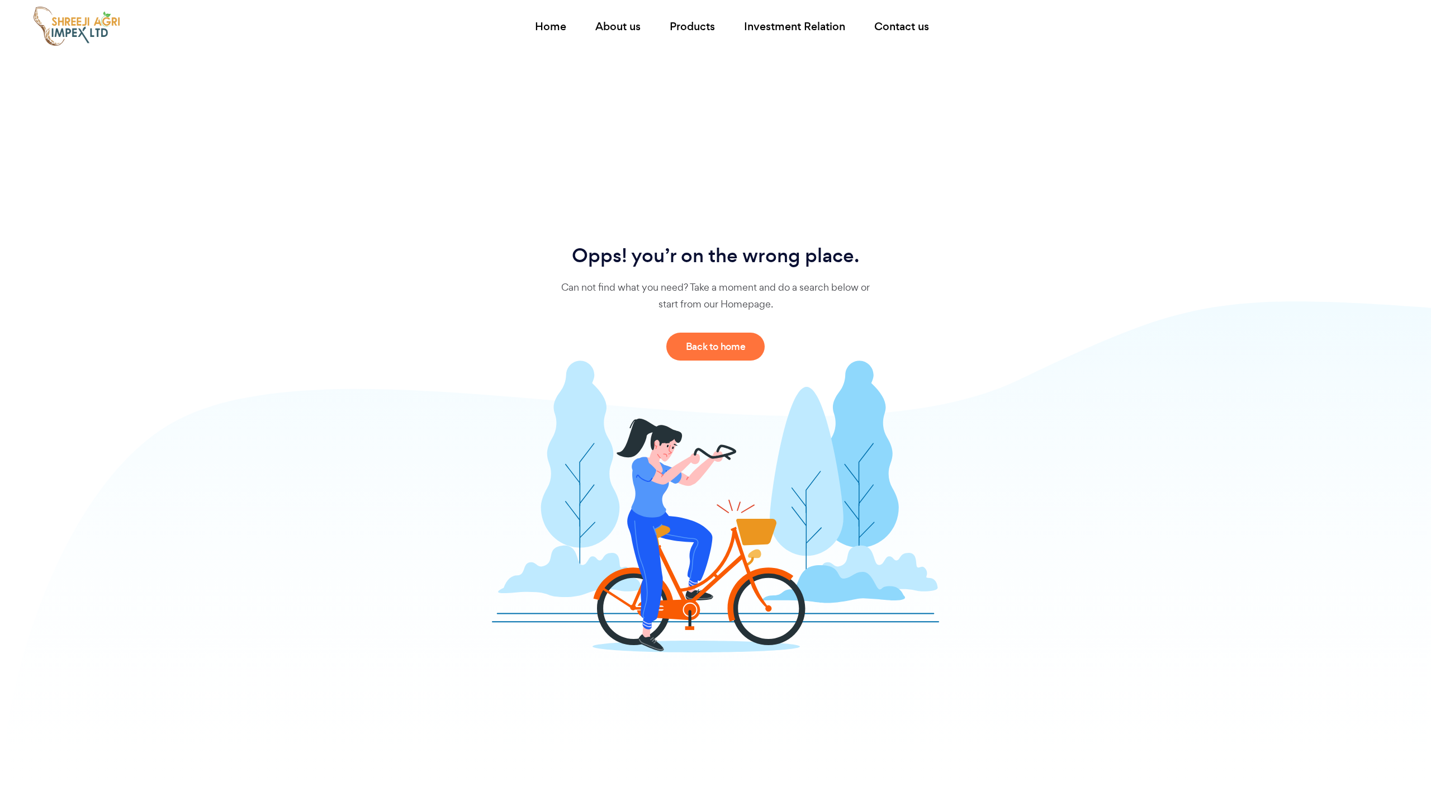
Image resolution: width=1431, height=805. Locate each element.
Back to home (716, 346)
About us (618, 26)
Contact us (901, 26)
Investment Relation (794, 26)
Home (550, 26)
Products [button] (692, 26)
